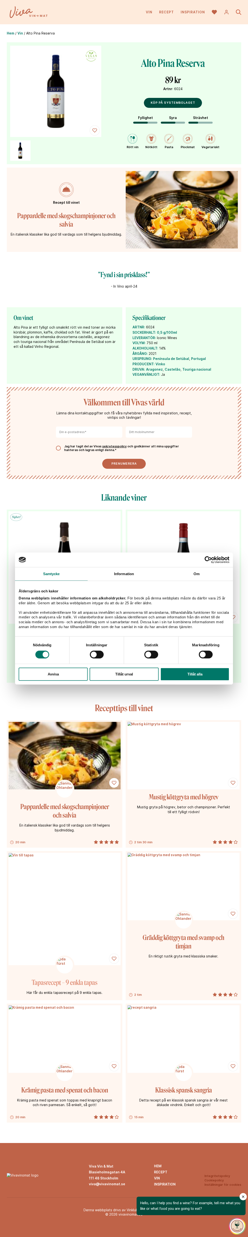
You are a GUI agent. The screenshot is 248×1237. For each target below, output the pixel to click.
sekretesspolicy (114, 446)
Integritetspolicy (217, 1176)
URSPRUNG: (142, 359)
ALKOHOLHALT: (145, 348)
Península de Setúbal (171, 359)
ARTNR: (138, 327)
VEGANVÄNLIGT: (146, 374)
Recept (166, 12)
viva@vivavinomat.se (107, 1184)
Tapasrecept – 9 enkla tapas (64, 983)
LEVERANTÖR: (144, 338)
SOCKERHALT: (144, 332)
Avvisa (53, 674)
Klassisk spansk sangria (183, 1090)
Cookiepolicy (214, 1180)
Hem (10, 33)
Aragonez (154, 369)
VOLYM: (139, 343)
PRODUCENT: (143, 364)
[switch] (97, 654)
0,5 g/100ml (167, 332)
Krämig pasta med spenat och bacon (64, 1090)
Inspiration (193, 12)
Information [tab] (124, 574)
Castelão (172, 369)
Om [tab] (197, 574)
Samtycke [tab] (51, 574)
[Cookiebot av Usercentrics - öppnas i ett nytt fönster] (208, 559)
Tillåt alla (194, 674)
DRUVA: (138, 369)
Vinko (160, 364)
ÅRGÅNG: (140, 353)
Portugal (198, 359)
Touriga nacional (196, 369)
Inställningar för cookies (222, 1184)
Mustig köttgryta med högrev (183, 797)
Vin (149, 12)
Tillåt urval (124, 674)
